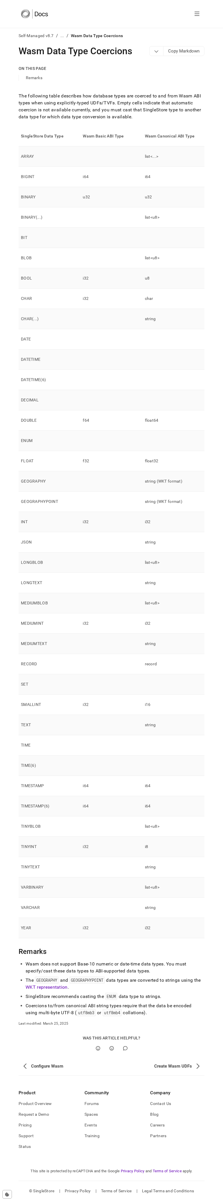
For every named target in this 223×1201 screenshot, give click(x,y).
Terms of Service (167, 1171)
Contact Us (160, 1103)
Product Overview (35, 1103)
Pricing (25, 1125)
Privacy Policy (133, 1171)
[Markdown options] (156, 51)
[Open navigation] (197, 14)
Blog (154, 1114)
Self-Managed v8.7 (36, 35)
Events (90, 1125)
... (62, 35)
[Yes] (98, 1048)
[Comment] (125, 1048)
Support (26, 1135)
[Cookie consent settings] (7, 1194)
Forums (91, 1103)
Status (25, 1146)
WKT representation (47, 987)
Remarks (34, 77)
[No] (111, 1048)
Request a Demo (34, 1114)
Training (92, 1135)
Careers (157, 1125)
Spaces (91, 1114)
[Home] (34, 14)
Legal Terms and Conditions (168, 1191)
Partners (158, 1135)
